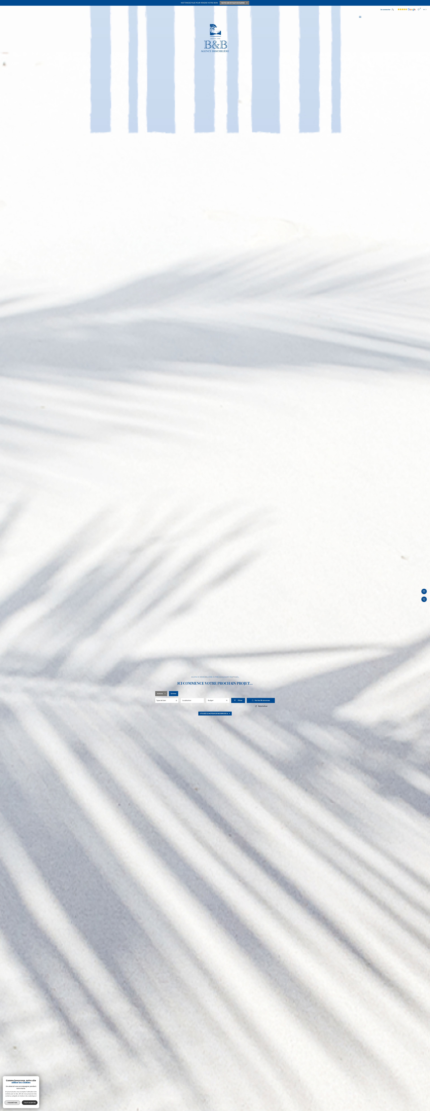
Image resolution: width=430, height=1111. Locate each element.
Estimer (173, 693)
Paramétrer (12, 1103)
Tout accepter (30, 1103)
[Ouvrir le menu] (360, 17)
